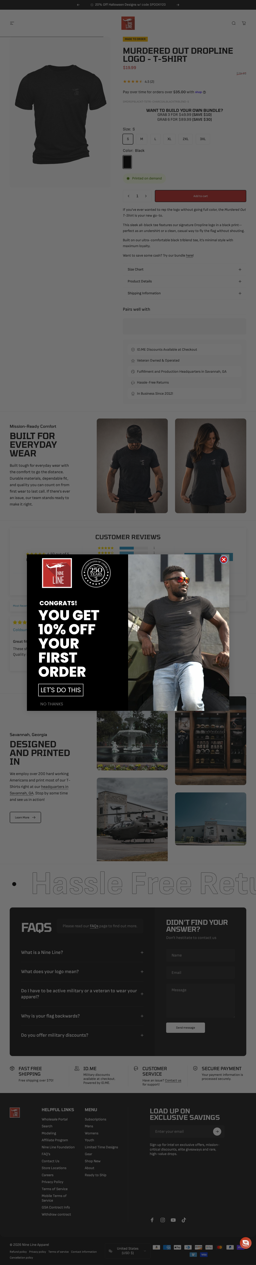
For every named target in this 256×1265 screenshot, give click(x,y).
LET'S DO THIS (61, 689)
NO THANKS (51, 704)
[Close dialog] (223, 559)
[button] (246, 1243)
